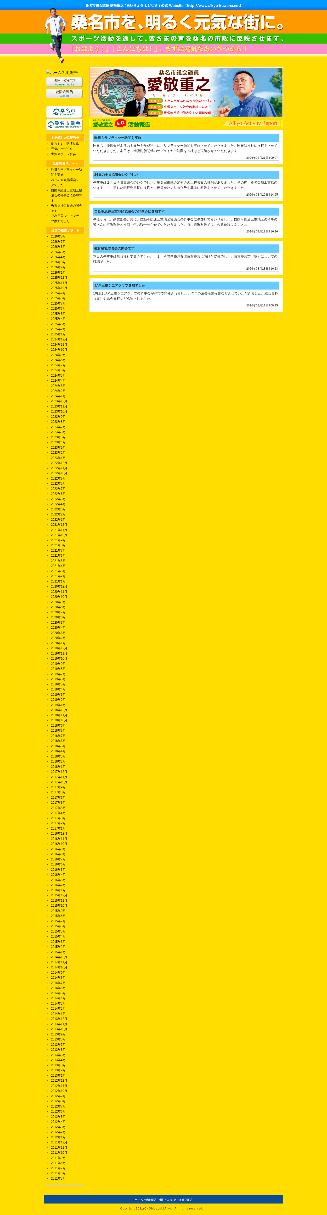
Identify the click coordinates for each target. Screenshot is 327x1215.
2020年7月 (58, 612)
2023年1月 (58, 458)
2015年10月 (59, 905)
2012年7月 (58, 1106)
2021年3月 (58, 571)
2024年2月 (58, 391)
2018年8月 (58, 730)
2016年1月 (58, 890)
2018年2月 (58, 761)
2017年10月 (59, 782)
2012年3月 (58, 1127)
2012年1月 (58, 1137)
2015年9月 (58, 911)
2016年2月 (58, 885)
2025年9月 (58, 293)
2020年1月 (58, 643)
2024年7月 (58, 365)
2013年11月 (59, 1024)
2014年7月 (58, 983)
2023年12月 (59, 401)
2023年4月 (58, 442)
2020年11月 (59, 591)
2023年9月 (58, 416)
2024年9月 (58, 355)
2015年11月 (59, 900)
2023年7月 (58, 427)
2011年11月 (59, 1147)
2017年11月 (59, 777)
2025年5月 (58, 314)
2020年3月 (58, 633)
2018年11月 (59, 715)
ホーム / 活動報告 (146, 1200)
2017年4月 (58, 813)
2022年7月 (58, 489)
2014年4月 (58, 998)
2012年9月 (58, 1096)
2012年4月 (58, 1122)
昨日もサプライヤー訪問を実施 (117, 138)
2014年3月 (58, 1003)
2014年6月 (58, 988)
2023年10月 (59, 411)
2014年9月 (58, 972)
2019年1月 (58, 705)
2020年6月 (58, 617)
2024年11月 (59, 344)
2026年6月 (58, 247)
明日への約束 (167, 1200)
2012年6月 (58, 1111)
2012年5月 (58, 1117)
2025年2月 (58, 329)
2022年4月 (58, 504)
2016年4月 (58, 874)
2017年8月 (58, 792)
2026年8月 (58, 236)
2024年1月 (58, 396)
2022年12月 (59, 463)
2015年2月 (58, 947)
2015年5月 (58, 931)
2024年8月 (58, 360)
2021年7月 (58, 550)
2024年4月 (58, 380)
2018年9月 (58, 725)
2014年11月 (59, 962)
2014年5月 (58, 993)
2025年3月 (58, 324)
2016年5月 (58, 869)
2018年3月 (58, 756)
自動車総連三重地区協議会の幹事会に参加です (66, 195)
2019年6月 (58, 679)
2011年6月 (58, 1173)
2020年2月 (58, 638)
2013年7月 (58, 1044)
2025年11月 (59, 283)
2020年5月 (58, 622)
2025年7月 (58, 303)
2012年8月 (58, 1101)
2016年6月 (58, 864)
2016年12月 (59, 833)
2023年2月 (58, 452)
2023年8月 (58, 422)
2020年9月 (58, 602)
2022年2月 (58, 514)
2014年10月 (59, 967)
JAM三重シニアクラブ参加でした (119, 285)
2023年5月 (58, 437)
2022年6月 (58, 494)
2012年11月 (59, 1086)
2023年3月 (58, 447)
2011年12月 (59, 1142)
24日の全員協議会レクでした (116, 174)
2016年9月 (58, 849)
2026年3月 (58, 262)
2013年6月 (58, 1049)
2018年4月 (58, 751)
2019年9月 (58, 664)
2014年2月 (58, 1008)
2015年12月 (59, 895)
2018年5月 (58, 746)
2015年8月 (58, 916)
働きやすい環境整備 (65, 144)
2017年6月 (58, 802)
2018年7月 (58, 736)
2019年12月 (59, 648)
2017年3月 (58, 818)
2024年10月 (59, 349)
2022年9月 (58, 478)
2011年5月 (58, 1178)
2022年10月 (59, 473)
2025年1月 (58, 334)
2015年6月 (58, 926)
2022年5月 (58, 499)
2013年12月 (59, 1019)
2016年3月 (58, 880)
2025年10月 (59, 288)
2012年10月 (59, 1091)
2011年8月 (58, 1163)
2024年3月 (58, 386)
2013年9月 (58, 1034)
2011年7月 (58, 1168)
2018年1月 (58, 767)
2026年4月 (58, 257)
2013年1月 (58, 1075)
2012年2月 (58, 1132)
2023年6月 (58, 432)
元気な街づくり (62, 149)
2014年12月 (59, 957)
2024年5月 (58, 375)
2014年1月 (58, 1014)
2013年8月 (58, 1039)
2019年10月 (59, 658)
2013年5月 (58, 1055)
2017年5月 (58, 808)
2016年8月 (58, 854)
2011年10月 (59, 1152)
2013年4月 (58, 1060)
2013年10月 (59, 1029)
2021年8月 (58, 545)
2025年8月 (58, 298)
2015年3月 (58, 942)
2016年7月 (58, 859)
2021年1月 (58, 581)
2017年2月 (58, 823)
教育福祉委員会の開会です (114, 248)
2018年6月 (58, 741)
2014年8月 (58, 977)
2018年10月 (59, 720)
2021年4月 (58, 566)
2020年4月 (58, 627)
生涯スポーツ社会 (63, 154)
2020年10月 (59, 597)
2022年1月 (58, 519)
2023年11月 (59, 406)
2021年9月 (58, 540)
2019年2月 (58, 699)
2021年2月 (58, 576)
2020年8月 (58, 607)
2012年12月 (59, 1080)
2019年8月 (58, 669)
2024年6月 (58, 370)
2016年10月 (59, 844)
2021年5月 (58, 561)
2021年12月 (59, 524)
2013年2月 (58, 1070)
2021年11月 (59, 530)
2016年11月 (59, 839)
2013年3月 (58, 1065)
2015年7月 (58, 921)
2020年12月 (59, 586)
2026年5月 (58, 252)
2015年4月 (58, 936)
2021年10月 (59, 535)
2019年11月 (59, 653)
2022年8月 (58, 483)
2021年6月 (58, 555)
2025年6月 (58, 308)
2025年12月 (59, 277)
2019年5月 (58, 684)
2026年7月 (58, 241)
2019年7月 (58, 674)
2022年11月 (59, 468)
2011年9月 (58, 1158)
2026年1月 (58, 272)
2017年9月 (58, 787)
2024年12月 (59, 339)
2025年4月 (58, 319)
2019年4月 (58, 689)
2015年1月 (58, 952)
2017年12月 (59, 772)
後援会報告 (185, 1200)
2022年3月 (58, 509)
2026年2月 (58, 267)
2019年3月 (58, 694)
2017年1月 (58, 828)
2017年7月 (58, 797)
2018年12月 (59, 710)
